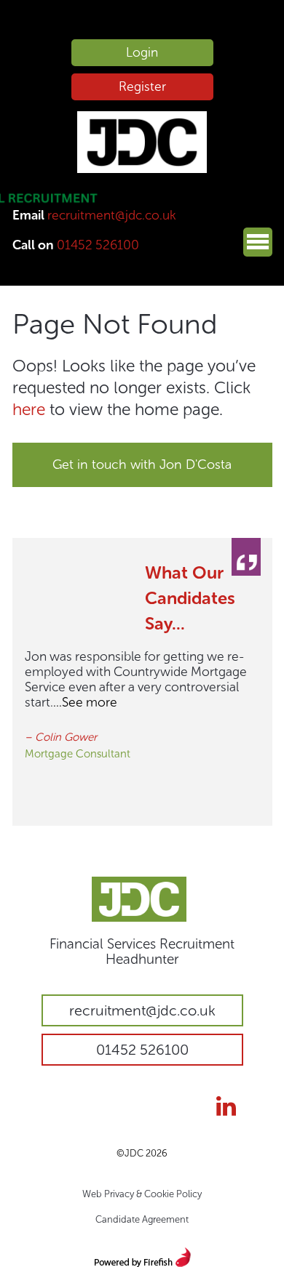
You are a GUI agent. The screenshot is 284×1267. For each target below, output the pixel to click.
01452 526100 (98, 245)
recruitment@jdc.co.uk (111, 215)
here (28, 409)
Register (142, 86)
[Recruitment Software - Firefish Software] (142, 1255)
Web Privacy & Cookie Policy (142, 1193)
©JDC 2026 (142, 1153)
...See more (85, 702)
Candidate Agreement (142, 1219)
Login (142, 52)
